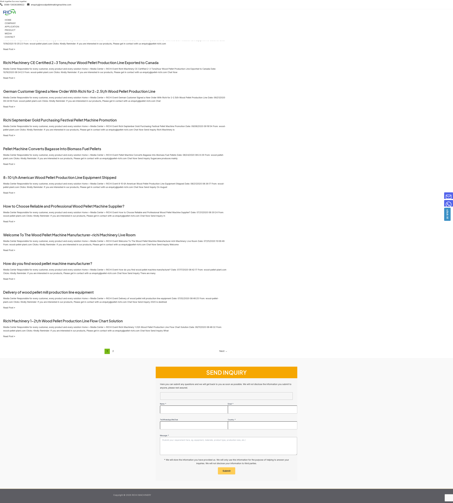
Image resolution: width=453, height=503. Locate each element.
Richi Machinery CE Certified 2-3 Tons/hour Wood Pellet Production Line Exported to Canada (81, 62)
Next (223, 351)
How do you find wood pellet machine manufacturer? (47, 263)
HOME (8, 20)
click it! (447, 214)
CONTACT (10, 37)
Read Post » (9, 49)
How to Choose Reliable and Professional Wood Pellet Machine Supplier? (63, 206)
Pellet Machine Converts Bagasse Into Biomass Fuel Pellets (52, 149)
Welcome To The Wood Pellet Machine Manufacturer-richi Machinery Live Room (69, 235)
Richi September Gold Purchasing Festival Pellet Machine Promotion (60, 120)
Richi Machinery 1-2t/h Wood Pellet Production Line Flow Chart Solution (63, 321)
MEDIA (8, 33)
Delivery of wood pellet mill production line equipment (48, 292)
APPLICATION (12, 26)
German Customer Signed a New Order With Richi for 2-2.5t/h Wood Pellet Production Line (79, 91)
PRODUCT (10, 30)
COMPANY (10, 23)
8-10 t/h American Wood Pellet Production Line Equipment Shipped (59, 177)
